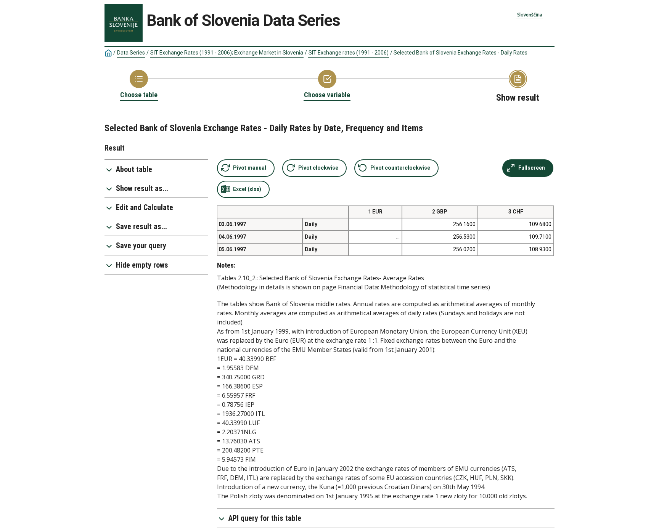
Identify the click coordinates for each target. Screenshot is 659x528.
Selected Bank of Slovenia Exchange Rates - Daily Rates (460, 53)
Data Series (131, 53)
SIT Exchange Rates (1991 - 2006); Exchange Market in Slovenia (226, 53)
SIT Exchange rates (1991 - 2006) (349, 53)
